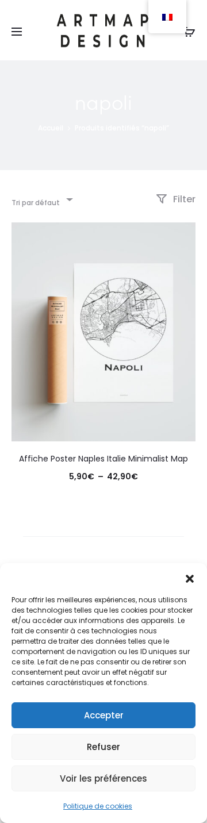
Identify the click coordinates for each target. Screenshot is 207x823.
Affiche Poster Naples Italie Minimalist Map (103, 458)
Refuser (103, 747)
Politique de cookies (97, 806)
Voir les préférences (103, 778)
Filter (183, 199)
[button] (189, 577)
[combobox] (41, 199)
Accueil (50, 128)
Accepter (104, 715)
